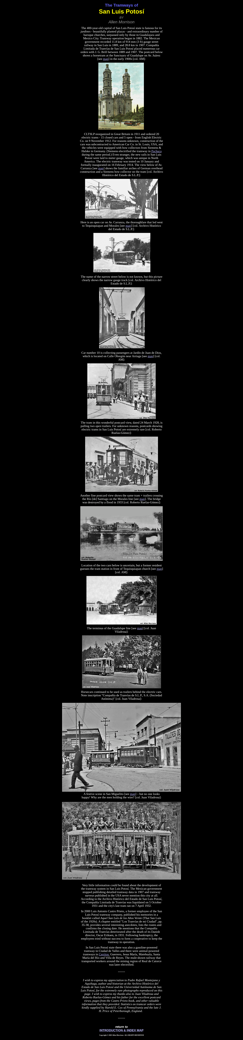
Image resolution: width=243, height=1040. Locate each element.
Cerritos (104, 954)
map (105, 58)
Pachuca (156, 151)
